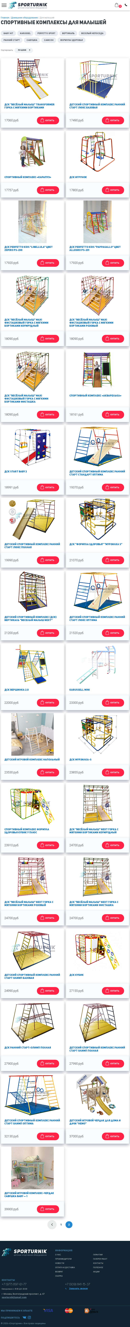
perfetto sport (46, 33)
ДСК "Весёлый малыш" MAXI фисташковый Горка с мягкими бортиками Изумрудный (26, 323)
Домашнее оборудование (24, 17)
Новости (59, 1263)
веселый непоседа (92, 33)
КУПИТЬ (49, 120)
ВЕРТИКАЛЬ (68, 33)
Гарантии (98, 1255)
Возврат (59, 1272)
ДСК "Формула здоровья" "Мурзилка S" (95, 544)
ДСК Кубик (76, 975)
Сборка (59, 1276)
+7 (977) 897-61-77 (14, 1284)
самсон (48, 40)
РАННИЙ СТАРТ (12, 40)
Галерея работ (100, 1259)
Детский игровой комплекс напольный (32, 760)
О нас (58, 1255)
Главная (5, 17)
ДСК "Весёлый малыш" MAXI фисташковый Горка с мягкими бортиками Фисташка (26, 399)
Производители (63, 1259)
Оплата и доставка (65, 1267)
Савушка (32, 40)
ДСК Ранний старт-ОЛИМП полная (27, 1048)
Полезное (98, 1267)
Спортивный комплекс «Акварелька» (95, 396)
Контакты (98, 1263)
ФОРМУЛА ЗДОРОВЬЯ (71, 40)
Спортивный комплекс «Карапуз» (27, 177)
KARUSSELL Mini (79, 690)
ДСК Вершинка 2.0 (16, 690)
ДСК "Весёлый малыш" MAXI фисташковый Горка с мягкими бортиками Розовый (91, 323)
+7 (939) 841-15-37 (77, 1284)
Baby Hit (8, 33)
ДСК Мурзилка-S (80, 760)
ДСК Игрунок (78, 177)
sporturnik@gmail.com (14, 1297)
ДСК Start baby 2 (15, 472)
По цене (22, 50)
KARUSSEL (25, 33)
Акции (96, 1272)
